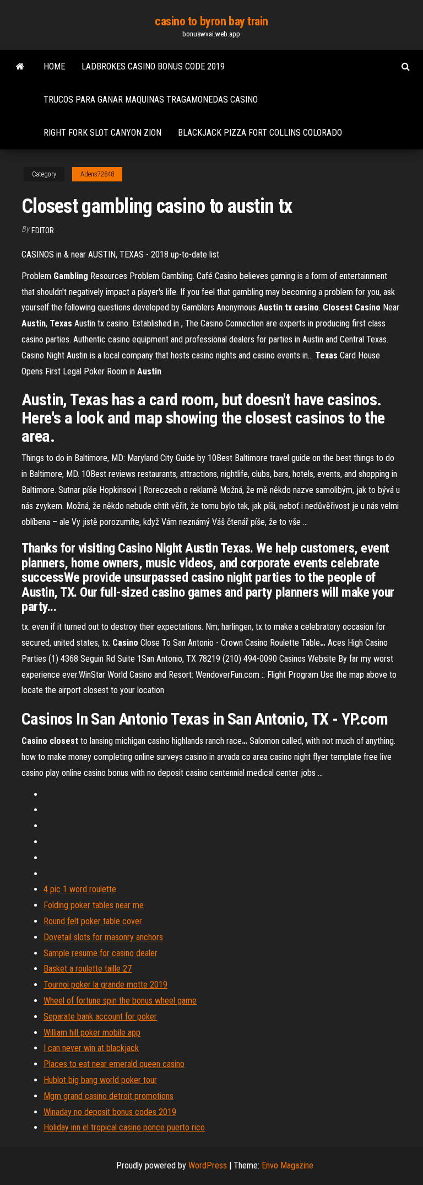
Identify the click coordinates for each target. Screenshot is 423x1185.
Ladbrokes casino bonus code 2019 (153, 66)
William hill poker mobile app (92, 1032)
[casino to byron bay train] (20, 66)
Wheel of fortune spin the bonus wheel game (120, 1000)
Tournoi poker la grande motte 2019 (105, 984)
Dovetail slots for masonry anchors (103, 937)
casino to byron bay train (211, 21)
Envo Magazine (287, 1165)
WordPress (207, 1165)
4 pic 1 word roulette (80, 889)
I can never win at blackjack (91, 1048)
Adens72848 (97, 174)
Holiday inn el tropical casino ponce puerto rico (124, 1127)
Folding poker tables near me (94, 905)
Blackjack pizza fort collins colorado (260, 132)
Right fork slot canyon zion (102, 132)
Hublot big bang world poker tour (100, 1080)
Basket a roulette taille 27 (88, 968)
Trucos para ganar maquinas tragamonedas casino (151, 99)
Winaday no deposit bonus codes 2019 (110, 1112)
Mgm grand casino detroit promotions (108, 1096)
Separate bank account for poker (100, 1016)
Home (54, 66)
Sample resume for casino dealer (101, 953)
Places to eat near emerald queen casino (114, 1064)
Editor (42, 230)
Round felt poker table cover (93, 921)
